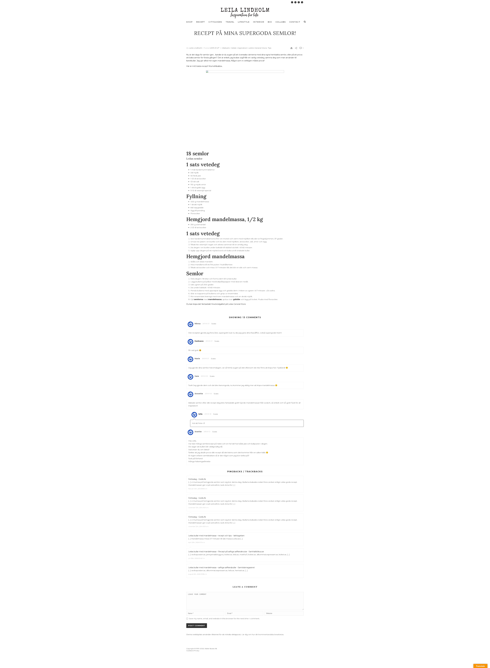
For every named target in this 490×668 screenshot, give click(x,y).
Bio (270, 22)
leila (200, 414)
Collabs (280, 22)
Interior (258, 22)
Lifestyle (243, 22)
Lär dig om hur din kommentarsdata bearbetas (263, 634)
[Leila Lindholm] (245, 11)
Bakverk (226, 48)
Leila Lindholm (195, 48)
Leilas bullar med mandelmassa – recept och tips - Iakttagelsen (216, 536)
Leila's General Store (257, 48)
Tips (269, 48)
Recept (200, 22)
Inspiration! (242, 48)
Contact (294, 22)
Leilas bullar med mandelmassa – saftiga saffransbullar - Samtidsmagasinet (221, 567)
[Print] (291, 48)
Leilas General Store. (237, 304)
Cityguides (215, 22)
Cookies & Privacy (192, 651)
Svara (213, 323)
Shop (189, 22)
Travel (230, 22)
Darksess (199, 341)
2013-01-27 (214, 48)
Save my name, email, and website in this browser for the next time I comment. (224, 618)
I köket (233, 48)
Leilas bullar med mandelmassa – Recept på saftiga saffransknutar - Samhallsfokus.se (226, 551)
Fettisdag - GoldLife (197, 479)
